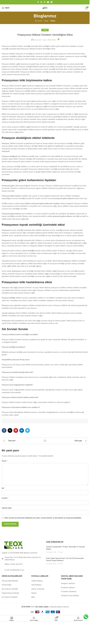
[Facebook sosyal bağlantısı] (38, 2)
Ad (3, 488)
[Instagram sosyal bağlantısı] (44, 2)
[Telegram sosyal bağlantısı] (27, 430)
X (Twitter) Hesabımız (68, 591)
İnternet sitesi (6, 508)
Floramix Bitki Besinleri (10, 581)
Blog (46, 21)
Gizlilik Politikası (37, 581)
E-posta (5, 498)
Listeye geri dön (45, 440)
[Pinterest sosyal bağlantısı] (51, 2)
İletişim (34, 593)
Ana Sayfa (38, 21)
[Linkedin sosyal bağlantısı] (21, 430)
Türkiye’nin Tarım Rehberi (70, 596)
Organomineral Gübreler (10, 593)
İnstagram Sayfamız (68, 583)
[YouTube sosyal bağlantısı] (48, 2)
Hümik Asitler (6, 585)
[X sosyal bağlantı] (41, 2)
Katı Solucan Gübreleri (10, 589)
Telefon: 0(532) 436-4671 (14, 564)
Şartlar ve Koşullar (37, 589)
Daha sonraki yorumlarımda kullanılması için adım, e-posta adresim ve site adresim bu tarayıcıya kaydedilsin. (43, 518)
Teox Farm (38, 40)
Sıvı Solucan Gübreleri (9, 597)
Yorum (5, 461)
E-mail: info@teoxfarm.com (14, 570)
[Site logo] (45, 8)
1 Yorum (60, 552)
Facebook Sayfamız (68, 587)
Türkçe (52, 21)
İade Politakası (36, 585)
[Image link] (13, 545)
